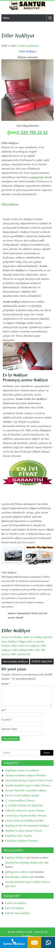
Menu (6, 18)
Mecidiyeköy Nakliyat (15, 661)
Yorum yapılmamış (28, 45)
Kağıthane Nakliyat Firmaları (22, 840)
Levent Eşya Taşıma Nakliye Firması (26, 815)
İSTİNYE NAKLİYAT (41, 661)
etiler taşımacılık (20, 654)
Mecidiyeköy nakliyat (17, 877)
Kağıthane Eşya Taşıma (18, 835)
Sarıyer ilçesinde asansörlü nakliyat (25, 790)
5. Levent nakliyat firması (20, 800)
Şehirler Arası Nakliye (17, 913)
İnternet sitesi (9, 729)
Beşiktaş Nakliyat (15, 857)
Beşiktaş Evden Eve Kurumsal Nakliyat (27, 825)
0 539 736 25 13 (32, 132)
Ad (3, 710)
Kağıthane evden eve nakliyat (22, 770)
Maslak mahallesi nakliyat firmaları (25, 775)
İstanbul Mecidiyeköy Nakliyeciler (24, 862)
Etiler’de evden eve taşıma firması (25, 810)
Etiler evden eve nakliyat (25, 645)
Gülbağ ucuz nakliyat (17, 872)
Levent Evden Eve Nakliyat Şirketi (24, 820)
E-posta (6, 719)
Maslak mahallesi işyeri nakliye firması (27, 785)
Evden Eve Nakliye (12, 637)
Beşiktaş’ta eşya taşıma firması (23, 830)
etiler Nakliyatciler (22, 650)
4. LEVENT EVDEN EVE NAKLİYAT (24, 805)
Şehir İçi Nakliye (33, 637)
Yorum (5, 683)
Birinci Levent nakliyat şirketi (22, 795)
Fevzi (13, 886)
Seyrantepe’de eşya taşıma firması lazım (28, 780)
